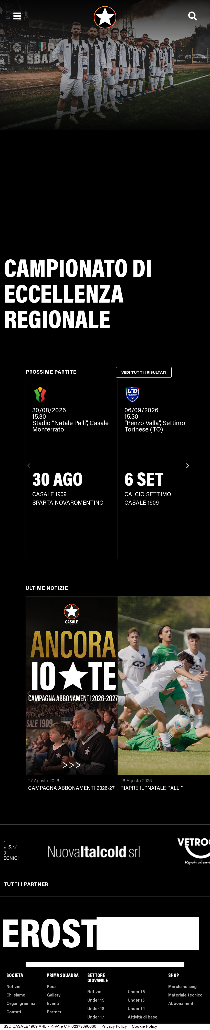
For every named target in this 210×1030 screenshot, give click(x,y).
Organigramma (20, 1004)
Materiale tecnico (185, 995)
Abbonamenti (181, 1004)
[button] (29, 466)
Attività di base (143, 1017)
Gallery (53, 995)
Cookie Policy (144, 1027)
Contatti (14, 1012)
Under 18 (95, 1009)
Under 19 (95, 1001)
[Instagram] (161, 933)
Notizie (13, 987)
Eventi (53, 1004)
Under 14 (136, 1009)
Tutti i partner (26, 884)
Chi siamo (15, 995)
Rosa (52, 987)
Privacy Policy (114, 1027)
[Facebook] (161, 946)
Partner (54, 1012)
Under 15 (136, 1001)
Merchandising (182, 987)
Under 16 (136, 992)
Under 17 (95, 1017)
